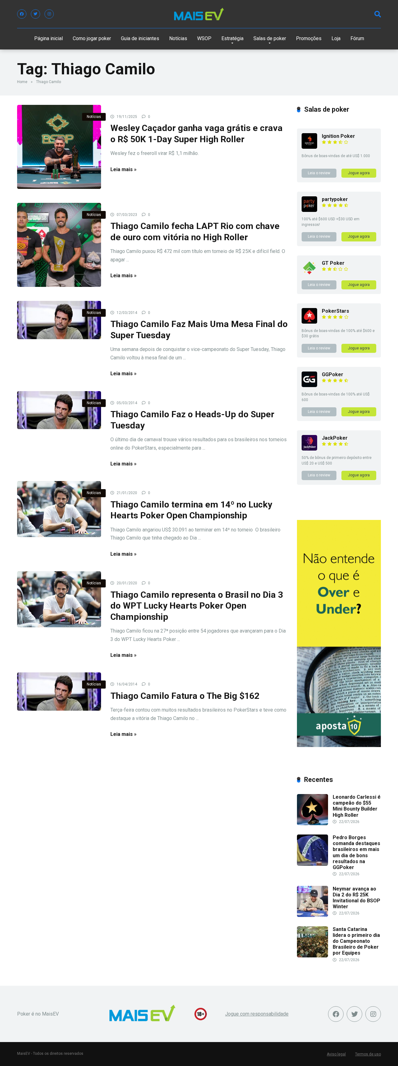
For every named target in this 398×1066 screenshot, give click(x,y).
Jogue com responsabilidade (257, 1014)
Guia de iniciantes (140, 38)
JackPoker (335, 438)
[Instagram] (49, 14)
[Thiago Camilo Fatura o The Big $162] (59, 691)
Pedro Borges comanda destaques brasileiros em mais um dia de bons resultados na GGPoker (356, 852)
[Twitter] (35, 14)
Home (22, 82)
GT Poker (333, 263)
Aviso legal (336, 1054)
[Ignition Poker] (309, 147)
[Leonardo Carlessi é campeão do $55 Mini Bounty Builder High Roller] (312, 823)
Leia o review (319, 173)
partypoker (335, 199)
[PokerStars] (309, 322)
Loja (335, 38)
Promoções (309, 38)
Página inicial (48, 38)
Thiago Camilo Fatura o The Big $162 (184, 696)
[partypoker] (309, 210)
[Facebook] (21, 14)
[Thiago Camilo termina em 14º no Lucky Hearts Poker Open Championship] (59, 509)
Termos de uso (368, 1054)
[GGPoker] (309, 385)
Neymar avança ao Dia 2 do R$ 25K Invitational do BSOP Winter (356, 898)
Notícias (178, 38)
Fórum (357, 38)
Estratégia (232, 38)
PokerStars (335, 311)
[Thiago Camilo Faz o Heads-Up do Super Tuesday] (59, 410)
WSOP (204, 38)
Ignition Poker (338, 136)
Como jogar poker (92, 38)
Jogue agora (359, 173)
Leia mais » (123, 169)
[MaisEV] (199, 14)
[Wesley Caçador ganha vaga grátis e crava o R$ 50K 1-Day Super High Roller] (59, 147)
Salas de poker (269, 38)
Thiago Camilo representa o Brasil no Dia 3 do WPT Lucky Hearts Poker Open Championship (196, 606)
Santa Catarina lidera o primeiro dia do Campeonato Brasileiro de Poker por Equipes (356, 941)
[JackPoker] (309, 449)
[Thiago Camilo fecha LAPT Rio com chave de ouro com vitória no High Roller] (59, 245)
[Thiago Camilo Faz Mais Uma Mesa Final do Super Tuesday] (59, 320)
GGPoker (332, 374)
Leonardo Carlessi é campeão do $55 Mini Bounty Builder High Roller (357, 806)
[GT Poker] (309, 274)
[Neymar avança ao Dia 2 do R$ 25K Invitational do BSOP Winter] (312, 915)
